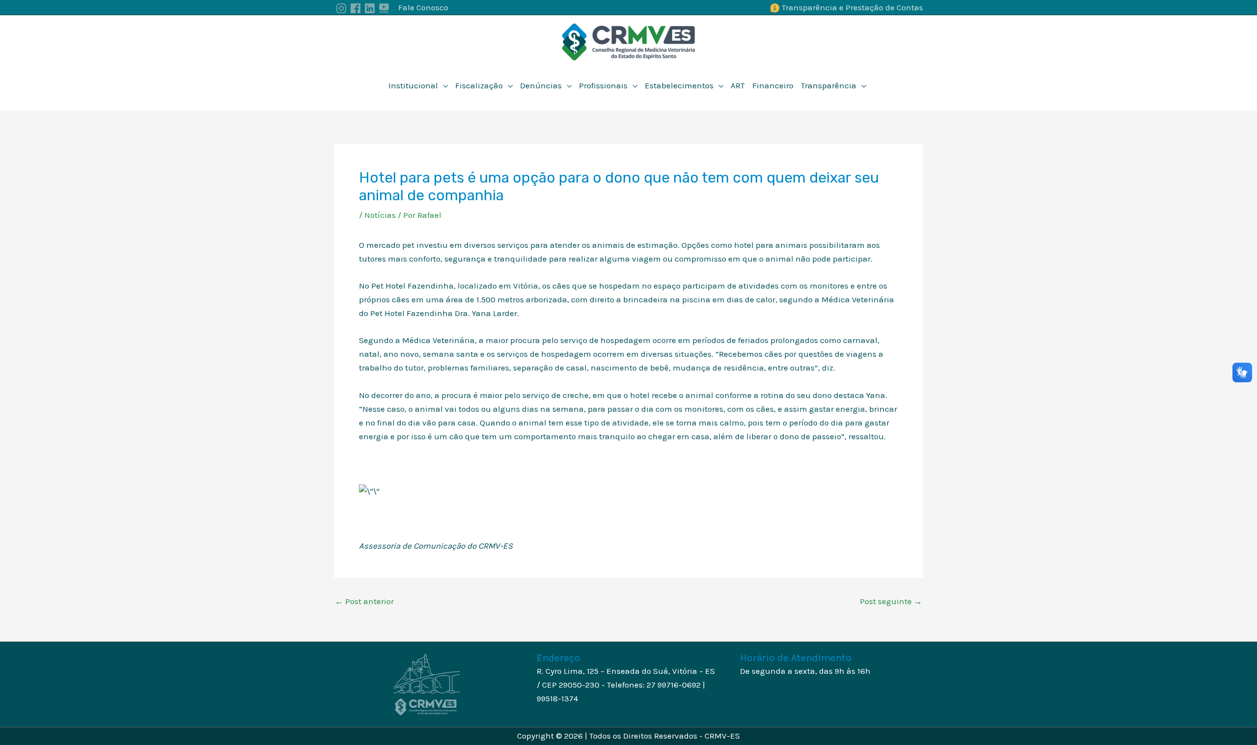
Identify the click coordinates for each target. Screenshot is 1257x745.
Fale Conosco (423, 7)
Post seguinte (891, 601)
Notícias (380, 215)
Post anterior (364, 601)
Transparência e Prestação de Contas (852, 7)
